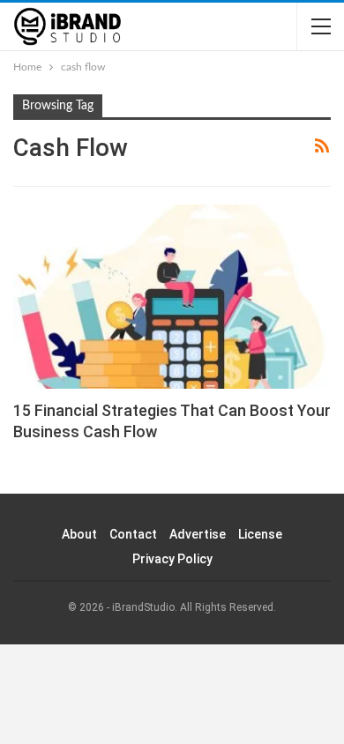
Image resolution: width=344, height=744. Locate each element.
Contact (133, 534)
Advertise (197, 534)
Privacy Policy (172, 559)
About (79, 534)
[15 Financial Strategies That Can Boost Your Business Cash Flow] (172, 297)
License (260, 534)
